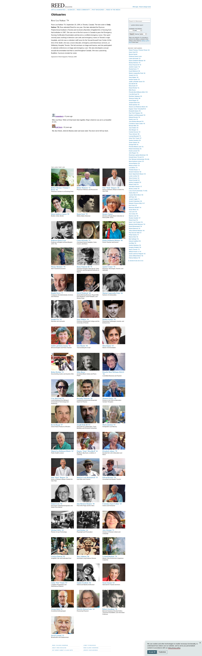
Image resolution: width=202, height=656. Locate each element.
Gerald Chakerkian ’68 (135, 201)
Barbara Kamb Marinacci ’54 (137, 224)
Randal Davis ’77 (134, 69)
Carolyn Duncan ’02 (134, 132)
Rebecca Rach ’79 (134, 165)
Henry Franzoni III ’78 (135, 65)
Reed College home (145, 7)
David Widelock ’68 (134, 71)
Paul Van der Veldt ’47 (135, 232)
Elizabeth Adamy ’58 (135, 111)
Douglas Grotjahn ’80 (135, 247)
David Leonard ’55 (134, 151)
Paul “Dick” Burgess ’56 (135, 113)
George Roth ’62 (133, 144)
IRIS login (135, 7)
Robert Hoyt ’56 (133, 220)
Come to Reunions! (90, 645)
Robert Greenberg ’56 (135, 149)
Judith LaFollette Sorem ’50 (137, 81)
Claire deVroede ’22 (134, 58)
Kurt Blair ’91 (132, 243)
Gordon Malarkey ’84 (135, 245)
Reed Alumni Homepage (91, 647)
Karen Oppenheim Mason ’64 (137, 174)
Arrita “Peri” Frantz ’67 (135, 138)
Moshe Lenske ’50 (134, 188)
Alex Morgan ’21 (133, 130)
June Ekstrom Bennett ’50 (136, 121)
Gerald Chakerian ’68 (135, 172)
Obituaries (58, 14)
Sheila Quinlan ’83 (134, 104)
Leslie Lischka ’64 (134, 176)
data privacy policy (174, 648)
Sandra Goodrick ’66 (135, 140)
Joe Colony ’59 (133, 214)
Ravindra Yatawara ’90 (135, 96)
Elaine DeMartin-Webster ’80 (137, 60)
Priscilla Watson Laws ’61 (136, 146)
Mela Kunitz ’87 (133, 86)
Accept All (152, 652)
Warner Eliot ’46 (133, 237)
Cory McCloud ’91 (134, 94)
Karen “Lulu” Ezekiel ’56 (136, 222)
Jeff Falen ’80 (133, 197)
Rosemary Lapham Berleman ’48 (138, 155)
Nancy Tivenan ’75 (134, 249)
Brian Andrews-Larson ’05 (136, 161)
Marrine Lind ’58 (133, 216)
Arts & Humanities (58, 9)
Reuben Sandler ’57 (134, 218)
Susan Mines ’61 (133, 209)
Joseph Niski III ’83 (134, 102)
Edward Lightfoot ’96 (135, 241)
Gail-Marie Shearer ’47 (135, 186)
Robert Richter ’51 (134, 88)
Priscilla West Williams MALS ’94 (138, 92)
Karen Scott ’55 (133, 52)
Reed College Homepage (60, 645)
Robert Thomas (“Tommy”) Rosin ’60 (139, 50)
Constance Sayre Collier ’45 (137, 123)
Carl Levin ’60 (133, 211)
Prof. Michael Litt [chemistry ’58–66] (139, 159)
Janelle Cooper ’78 (134, 67)
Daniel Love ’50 (133, 119)
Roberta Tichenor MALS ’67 (137, 203)
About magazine (59, 647)
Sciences (71, 9)
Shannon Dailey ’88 (134, 98)
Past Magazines (98, 9)
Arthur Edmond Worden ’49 (136, 230)
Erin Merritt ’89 (133, 83)
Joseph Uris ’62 (133, 75)
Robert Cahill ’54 (134, 184)
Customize (162, 652)
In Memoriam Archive (135, 260)
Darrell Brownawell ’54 (135, 226)
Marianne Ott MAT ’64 (135, 207)
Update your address (91, 650)
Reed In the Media (113, 9)
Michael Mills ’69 (133, 125)
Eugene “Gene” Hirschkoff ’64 (137, 109)
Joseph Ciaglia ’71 (134, 199)
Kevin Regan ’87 (133, 100)
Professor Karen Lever (135, 56)
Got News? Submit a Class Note (62, 650)
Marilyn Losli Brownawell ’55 (137, 115)
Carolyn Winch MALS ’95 (136, 195)
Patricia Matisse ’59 (134, 258)
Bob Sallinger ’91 (134, 239)
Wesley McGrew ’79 (134, 62)
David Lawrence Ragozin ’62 (137, 253)
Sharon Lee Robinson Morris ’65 (138, 107)
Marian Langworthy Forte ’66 (137, 73)
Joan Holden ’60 (133, 128)
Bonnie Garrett (133, 54)
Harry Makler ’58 (133, 77)
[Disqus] (81, 85)
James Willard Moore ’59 (136, 256)
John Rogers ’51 (133, 153)
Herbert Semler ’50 (134, 79)
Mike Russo (132, 90)
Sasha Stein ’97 (133, 193)
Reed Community (83, 9)
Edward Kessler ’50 (134, 117)
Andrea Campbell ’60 (135, 182)
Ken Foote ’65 (133, 205)
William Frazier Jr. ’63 (135, 251)
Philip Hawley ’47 (134, 235)
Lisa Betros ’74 (133, 167)
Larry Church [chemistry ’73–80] (138, 190)
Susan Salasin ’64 (134, 142)
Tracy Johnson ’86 (134, 134)
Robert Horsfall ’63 (134, 180)
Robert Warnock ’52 (134, 228)
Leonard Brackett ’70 (135, 136)
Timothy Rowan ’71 (134, 170)
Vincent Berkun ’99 (134, 163)
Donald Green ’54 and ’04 (136, 157)
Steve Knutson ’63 (134, 178)
